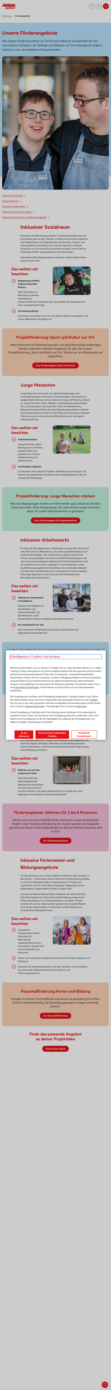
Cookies (94, 700)
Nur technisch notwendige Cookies (52, 734)
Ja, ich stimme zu (24, 734)
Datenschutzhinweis (35, 706)
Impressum (81, 706)
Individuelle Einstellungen (26, 687)
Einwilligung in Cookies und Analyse (35, 656)
